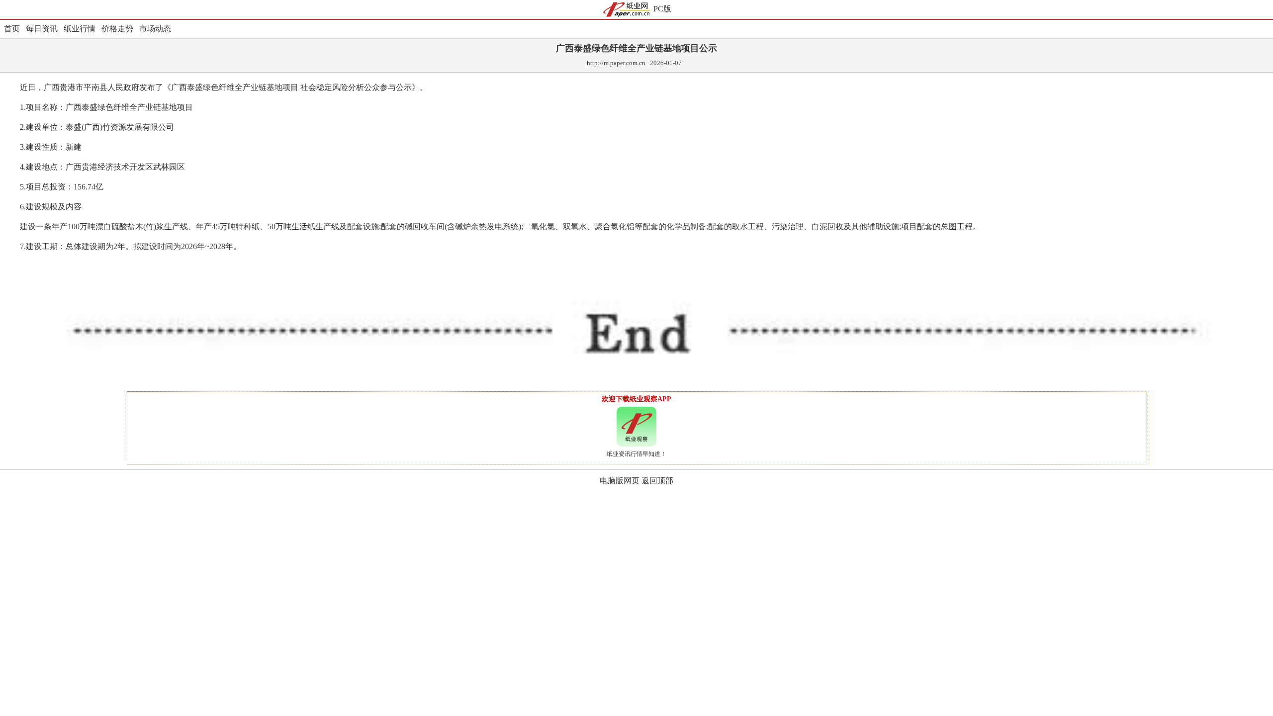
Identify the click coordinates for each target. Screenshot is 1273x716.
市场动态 (155, 28)
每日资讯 (42, 28)
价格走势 (117, 28)
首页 (12, 28)
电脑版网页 (619, 480)
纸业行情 (79, 28)
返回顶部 (657, 480)
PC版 (662, 8)
